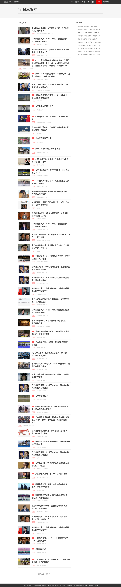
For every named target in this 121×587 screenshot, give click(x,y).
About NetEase (42, 585)
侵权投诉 (96, 585)
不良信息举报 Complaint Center (80, 585)
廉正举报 (91, 585)
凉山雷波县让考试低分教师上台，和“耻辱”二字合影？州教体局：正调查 (90, 29)
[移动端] (72, 2)
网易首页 (6, 2)
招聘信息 (59, 585)
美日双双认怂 (40, 549)
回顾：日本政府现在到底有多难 (47, 149)
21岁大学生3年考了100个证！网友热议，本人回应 (90, 33)
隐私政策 (69, 585)
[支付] (89, 2)
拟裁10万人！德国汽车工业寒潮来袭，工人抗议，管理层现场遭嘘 (90, 36)
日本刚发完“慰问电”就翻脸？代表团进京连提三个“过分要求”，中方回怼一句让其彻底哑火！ (50, 420)
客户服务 (64, 585)
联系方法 (54, 585)
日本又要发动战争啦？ (44, 106)
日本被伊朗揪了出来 (43, 138)
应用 (10, 2)
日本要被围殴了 (41, 396)
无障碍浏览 (16, 2)
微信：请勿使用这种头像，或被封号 (87, 39)
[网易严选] (84, 2)
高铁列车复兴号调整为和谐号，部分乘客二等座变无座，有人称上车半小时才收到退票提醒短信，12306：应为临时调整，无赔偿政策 (90, 42)
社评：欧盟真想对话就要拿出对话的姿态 (89, 54)
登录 (99, 2)
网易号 (33, 33)
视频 (20, 68)
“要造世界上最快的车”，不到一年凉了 (88, 26)
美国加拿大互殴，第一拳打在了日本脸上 (51, 474)
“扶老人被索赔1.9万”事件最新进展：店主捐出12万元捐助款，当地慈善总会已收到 (90, 45)
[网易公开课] (77, 2)
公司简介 (49, 585)
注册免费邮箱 (106, 2)
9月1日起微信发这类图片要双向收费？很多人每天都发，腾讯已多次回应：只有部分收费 (90, 48)
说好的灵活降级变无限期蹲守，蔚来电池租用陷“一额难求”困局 (90, 51)
